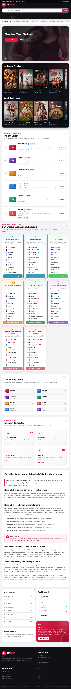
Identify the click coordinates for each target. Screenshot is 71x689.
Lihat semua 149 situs (12, 369)
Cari (65, 10)
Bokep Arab (25, 21)
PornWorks (55, 316)
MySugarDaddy (33, 365)
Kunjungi (62, 148)
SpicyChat (32, 254)
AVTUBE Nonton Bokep (42, 659)
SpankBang (10, 267)
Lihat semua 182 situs (35, 276)
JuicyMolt (55, 306)
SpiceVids (9, 298)
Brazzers (9, 293)
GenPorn (54, 318)
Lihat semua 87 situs (13, 322)
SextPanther (33, 306)
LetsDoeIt (9, 303)
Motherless (10, 270)
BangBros (9, 296)
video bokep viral (50, 508)
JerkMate (55, 262)
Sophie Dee (10, 362)
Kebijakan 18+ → (8, 639)
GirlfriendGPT (33, 252)
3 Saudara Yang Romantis (10, 122)
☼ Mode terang (65, 1)
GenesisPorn (56, 298)
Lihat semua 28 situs (35, 369)
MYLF (8, 318)
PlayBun (32, 259)
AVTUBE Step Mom (6, 671)
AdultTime (9, 306)
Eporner (9, 257)
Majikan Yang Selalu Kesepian (26, 122)
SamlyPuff (9, 347)
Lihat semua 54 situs (58, 322)
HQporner (9, 259)
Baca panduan (44, 638)
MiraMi (31, 311)
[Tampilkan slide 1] (62, 58)
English (39, 674)
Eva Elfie (9, 350)
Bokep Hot (52, 21)
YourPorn (9, 264)
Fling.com (32, 347)
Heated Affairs (33, 355)
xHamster (9, 252)
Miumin (8, 355)
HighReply (32, 357)
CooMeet (32, 293)
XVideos (9, 250)
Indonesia (39, 671)
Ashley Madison (34, 344)
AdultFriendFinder (34, 339)
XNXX (8, 254)
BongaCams (55, 259)
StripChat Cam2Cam (35, 316)
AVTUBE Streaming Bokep (43, 662)
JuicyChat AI (33, 257)
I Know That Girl (11, 301)
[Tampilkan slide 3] (66, 58)
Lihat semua (63, 66)
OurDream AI (33, 249)
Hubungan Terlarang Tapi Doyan (27, 91)
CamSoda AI (33, 267)
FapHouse (9, 308)
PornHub (9, 247)
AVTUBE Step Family (6, 676)
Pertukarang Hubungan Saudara (57, 91)
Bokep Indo (60, 21)
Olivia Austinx (10, 344)
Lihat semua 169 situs (12, 276)
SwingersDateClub (34, 360)
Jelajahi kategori (24, 39)
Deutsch (39, 678)
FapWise (54, 313)
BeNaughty (32, 342)
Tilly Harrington (11, 352)
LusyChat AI (55, 303)
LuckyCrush (33, 298)
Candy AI (32, 247)
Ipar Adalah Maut (38, 91)
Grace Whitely (10, 360)
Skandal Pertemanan (9, 91)
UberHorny (32, 352)
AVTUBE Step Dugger (7, 678)
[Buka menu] (13, 17)
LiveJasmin (55, 254)
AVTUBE (20, 493)
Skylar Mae (9, 339)
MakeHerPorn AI (56, 301)
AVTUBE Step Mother (7, 674)
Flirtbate (54, 272)
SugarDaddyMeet (34, 362)
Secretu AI (55, 311)
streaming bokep (26, 554)
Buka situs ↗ (9, 443)
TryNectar (32, 272)
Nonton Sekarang (11, 39)
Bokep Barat (17, 21)
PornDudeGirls (33, 301)
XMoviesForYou (11, 272)
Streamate (55, 257)
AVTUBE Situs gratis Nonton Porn (44, 657)
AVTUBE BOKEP (41, 655)
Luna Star (9, 342)
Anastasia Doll (10, 365)
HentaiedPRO (10, 313)
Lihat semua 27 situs (35, 322)
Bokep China (34, 21)
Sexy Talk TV (33, 308)
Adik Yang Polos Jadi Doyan (41, 122)
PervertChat (33, 318)
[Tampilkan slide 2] (65, 58)
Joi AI (31, 264)
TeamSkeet (10, 316)
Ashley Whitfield (11, 357)
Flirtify (54, 270)
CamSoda (55, 247)
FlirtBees (32, 313)
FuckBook (32, 350)
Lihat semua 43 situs (58, 276)
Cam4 (54, 264)
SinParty (54, 252)
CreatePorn (32, 262)
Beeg (8, 262)
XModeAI (55, 296)
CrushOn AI (32, 270)
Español (39, 676)
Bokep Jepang (43, 21)
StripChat (55, 249)
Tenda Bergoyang (53, 122)
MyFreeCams (56, 267)
